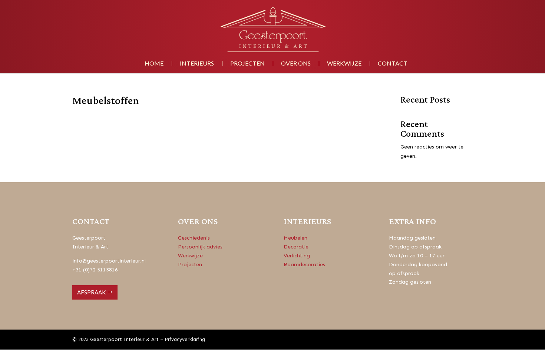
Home (154, 63)
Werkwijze (344, 63)
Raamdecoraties (304, 264)
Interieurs (197, 63)
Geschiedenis (194, 238)
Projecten (247, 63)
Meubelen (295, 238)
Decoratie (296, 247)
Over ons (296, 63)
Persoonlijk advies (200, 247)
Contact (392, 63)
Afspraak (91, 292)
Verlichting (297, 256)
